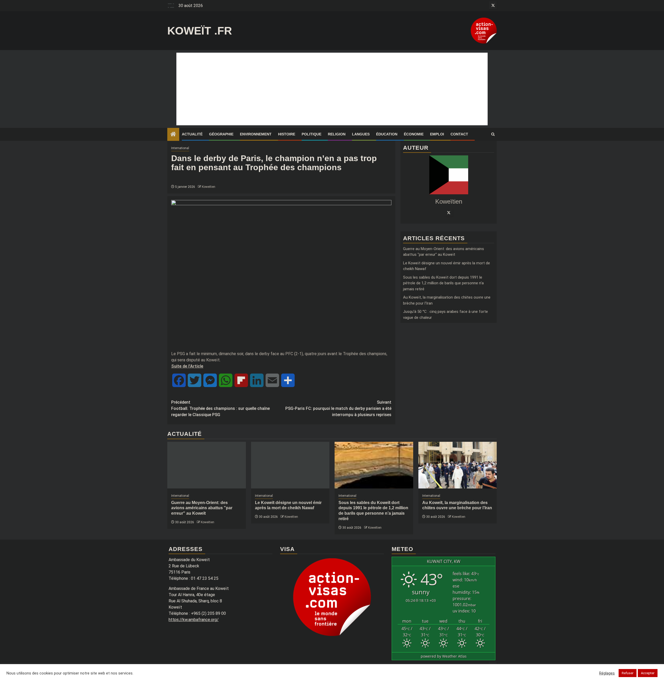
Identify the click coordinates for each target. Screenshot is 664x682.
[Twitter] (449, 212)
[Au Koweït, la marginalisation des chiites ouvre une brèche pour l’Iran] (457, 465)
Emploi (437, 134)
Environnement (256, 134)
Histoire (286, 134)
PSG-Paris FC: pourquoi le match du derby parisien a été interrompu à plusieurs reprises (338, 408)
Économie (414, 134)
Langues (361, 134)
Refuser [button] (627, 673)
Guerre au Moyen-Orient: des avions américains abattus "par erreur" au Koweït (201, 508)
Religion (336, 134)
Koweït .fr (199, 31)
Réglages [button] (607, 673)
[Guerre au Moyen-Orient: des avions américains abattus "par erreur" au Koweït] (206, 465)
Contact (459, 134)
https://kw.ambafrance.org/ (194, 619)
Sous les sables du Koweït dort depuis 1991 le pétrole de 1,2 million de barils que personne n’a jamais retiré (443, 283)
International (180, 148)
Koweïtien (208, 187)
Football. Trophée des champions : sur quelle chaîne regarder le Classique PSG (220, 408)
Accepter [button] (647, 673)
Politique (311, 134)
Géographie (221, 134)
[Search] (493, 134)
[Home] (173, 134)
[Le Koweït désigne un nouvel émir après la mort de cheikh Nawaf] (290, 465)
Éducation (386, 134)
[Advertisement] (332, 89)
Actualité (192, 134)
